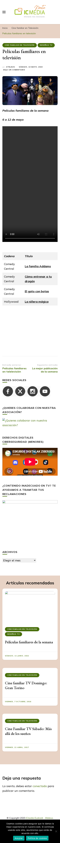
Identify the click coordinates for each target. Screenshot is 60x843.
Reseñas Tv (46, 45)
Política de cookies (37, 838)
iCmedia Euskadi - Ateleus (39, 817)
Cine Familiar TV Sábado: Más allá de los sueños (28, 731)
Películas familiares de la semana (29, 641)
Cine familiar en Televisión (19, 45)
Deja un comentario (14, 70)
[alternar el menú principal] (4, 12)
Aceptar (19, 838)
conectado (40, 786)
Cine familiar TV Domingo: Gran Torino (26, 685)
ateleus (10, 67)
